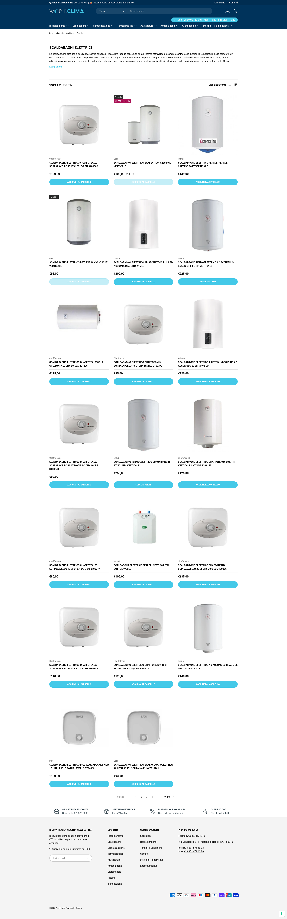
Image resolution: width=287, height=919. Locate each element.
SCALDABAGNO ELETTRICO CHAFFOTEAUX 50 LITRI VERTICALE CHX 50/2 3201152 (206, 463)
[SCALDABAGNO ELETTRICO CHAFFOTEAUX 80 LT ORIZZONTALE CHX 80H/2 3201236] (79, 324)
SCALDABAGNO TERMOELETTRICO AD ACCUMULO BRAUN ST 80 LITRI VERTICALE (206, 264)
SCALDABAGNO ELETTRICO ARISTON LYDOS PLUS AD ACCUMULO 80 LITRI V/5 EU (207, 364)
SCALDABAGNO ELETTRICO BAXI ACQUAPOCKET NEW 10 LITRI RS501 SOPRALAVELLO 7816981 (143, 766)
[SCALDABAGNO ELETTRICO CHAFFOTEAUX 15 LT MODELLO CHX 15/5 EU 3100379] (143, 627)
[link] (118, 797)
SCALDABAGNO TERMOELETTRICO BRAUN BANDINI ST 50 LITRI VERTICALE (142, 463)
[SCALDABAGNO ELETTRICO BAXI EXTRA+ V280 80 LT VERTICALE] (143, 125)
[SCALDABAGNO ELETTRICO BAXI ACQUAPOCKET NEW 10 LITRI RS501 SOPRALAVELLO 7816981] (143, 727)
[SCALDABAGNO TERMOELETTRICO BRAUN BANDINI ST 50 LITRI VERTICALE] (143, 424)
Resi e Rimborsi (148, 841)
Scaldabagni (79, 25)
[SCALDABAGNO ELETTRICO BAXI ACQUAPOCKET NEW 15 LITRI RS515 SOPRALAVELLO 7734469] (79, 727)
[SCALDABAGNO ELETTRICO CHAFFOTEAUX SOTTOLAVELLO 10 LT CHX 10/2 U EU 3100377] (79, 527)
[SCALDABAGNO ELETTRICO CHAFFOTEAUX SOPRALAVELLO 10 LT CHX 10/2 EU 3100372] (143, 324)
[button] (236, 11)
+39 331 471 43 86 (194, 851)
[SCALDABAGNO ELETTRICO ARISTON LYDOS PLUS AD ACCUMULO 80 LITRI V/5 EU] (208, 324)
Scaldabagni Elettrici (74, 33)
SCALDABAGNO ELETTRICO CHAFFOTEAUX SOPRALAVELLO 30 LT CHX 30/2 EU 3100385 (73, 667)
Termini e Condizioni (151, 847)
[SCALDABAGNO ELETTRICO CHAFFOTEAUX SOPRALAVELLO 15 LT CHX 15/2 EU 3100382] (79, 125)
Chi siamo (220, 2)
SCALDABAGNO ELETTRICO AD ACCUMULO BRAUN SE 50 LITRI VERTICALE (208, 667)
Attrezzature (147, 25)
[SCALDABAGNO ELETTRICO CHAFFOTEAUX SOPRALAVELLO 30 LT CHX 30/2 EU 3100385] (79, 627)
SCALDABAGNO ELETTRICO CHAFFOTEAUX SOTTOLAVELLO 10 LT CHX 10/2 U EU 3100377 (74, 567)
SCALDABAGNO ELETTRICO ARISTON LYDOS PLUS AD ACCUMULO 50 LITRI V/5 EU (143, 264)
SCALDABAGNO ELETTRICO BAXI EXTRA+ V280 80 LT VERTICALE (143, 164)
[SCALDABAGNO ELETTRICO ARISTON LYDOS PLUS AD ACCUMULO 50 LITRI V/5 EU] (143, 225)
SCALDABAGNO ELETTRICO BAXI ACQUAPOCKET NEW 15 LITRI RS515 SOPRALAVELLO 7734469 (79, 766)
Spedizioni (145, 835)
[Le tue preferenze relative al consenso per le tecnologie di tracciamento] (282, 914)
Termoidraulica (125, 25)
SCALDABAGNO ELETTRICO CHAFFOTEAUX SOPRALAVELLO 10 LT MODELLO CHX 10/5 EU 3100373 (74, 465)
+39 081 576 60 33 (194, 847)
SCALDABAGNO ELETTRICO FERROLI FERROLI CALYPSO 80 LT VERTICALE (203, 164)
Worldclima (60, 908)
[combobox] (154, 11)
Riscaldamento (57, 25)
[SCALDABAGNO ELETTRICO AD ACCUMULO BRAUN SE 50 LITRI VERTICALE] (208, 627)
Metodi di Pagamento (151, 859)
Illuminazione (221, 25)
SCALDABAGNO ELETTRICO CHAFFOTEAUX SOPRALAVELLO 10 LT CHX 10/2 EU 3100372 (138, 364)
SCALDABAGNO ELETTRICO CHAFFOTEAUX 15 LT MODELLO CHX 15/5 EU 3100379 (141, 667)
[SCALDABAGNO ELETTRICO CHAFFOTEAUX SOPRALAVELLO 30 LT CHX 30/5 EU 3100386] (208, 527)
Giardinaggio (189, 25)
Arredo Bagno (168, 25)
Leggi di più (55, 66)
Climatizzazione (101, 25)
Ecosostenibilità (148, 865)
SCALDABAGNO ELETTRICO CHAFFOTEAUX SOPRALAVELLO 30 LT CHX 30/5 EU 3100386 (202, 567)
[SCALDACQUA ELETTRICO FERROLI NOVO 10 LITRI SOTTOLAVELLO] (143, 527)
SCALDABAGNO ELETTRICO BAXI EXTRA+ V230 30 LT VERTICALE (78, 264)
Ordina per (55, 84)
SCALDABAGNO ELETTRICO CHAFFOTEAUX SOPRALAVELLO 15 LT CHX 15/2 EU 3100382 (73, 164)
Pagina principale (56, 33)
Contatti (233, 2)
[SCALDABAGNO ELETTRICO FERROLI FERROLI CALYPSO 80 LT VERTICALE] (208, 125)
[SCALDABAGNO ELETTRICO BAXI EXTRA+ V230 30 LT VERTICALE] (79, 225)
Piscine (207, 25)
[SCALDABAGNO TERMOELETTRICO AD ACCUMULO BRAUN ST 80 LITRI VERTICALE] (208, 225)
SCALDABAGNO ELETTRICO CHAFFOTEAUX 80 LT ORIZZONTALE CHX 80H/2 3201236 (76, 364)
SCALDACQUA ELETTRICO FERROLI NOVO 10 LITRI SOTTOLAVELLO (141, 567)
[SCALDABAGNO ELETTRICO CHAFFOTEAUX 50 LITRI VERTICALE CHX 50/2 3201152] (208, 424)
